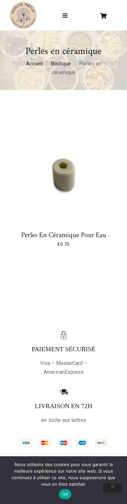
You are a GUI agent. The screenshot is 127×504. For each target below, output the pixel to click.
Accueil (34, 64)
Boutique (61, 64)
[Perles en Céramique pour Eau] (63, 175)
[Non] (112, 488)
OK (65, 494)
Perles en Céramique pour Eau (63, 235)
